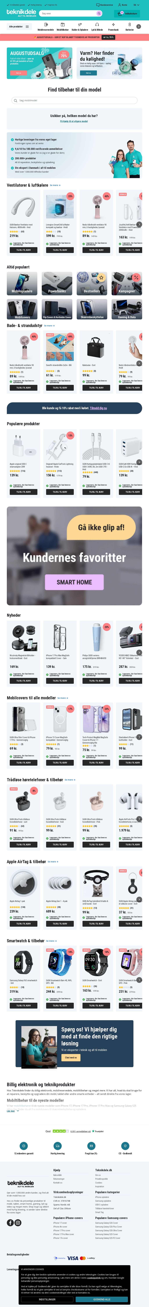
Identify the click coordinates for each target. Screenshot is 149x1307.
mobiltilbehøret (22, 1105)
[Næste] (138, 26)
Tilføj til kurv (23, 250)
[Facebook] (10, 1222)
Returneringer (58, 1179)
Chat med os (71, 1057)
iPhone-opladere (102, 1197)
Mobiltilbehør (63, 29)
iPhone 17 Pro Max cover (63, 1234)
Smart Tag (99, 1212)
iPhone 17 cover (60, 1223)
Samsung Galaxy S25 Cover (106, 1234)
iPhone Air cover (60, 1227)
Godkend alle (101, 1299)
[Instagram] (17, 1222)
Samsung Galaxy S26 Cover (106, 1223)
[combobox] (70, 13)
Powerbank (113, 29)
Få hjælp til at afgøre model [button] (74, 121)
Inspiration (99, 1186)
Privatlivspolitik (101, 1179)
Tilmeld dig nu (98, 408)
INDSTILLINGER (47, 1299)
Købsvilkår (57, 1175)
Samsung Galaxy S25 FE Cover (107, 1238)
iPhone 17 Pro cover (61, 1230)
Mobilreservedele (46, 29)
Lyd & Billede (97, 29)
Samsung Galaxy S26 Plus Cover (108, 1227)
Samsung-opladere (103, 1201)
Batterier (130, 29)
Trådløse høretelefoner (104, 1208)
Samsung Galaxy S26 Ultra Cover (108, 1230)
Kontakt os (57, 1183)
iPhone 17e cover (60, 1238)
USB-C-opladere (101, 1205)
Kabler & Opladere (80, 29)
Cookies (98, 1183)
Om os (98, 1175)
